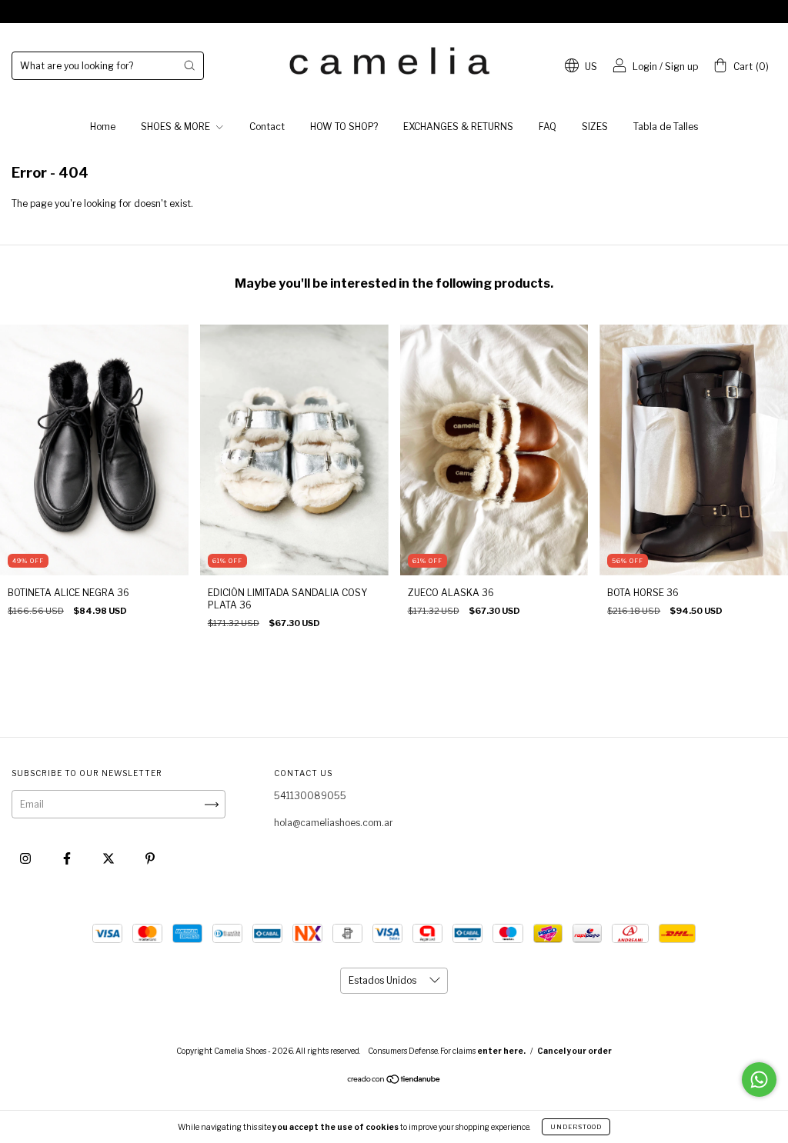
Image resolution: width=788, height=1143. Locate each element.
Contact (267, 126)
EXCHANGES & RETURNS (458, 126)
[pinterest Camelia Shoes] (150, 859)
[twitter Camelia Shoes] (110, 859)
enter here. (501, 1050)
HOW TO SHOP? (344, 126)
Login (645, 66)
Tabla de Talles (665, 126)
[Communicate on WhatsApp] (759, 1079)
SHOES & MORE (176, 126)
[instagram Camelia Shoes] (27, 859)
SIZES (595, 126)
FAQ (547, 126)
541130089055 (310, 795)
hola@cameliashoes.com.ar (333, 822)
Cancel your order (574, 1050)
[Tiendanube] (394, 1081)
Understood (576, 1127)
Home (102, 126)
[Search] (189, 65)
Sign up (681, 66)
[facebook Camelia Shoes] (68, 859)
